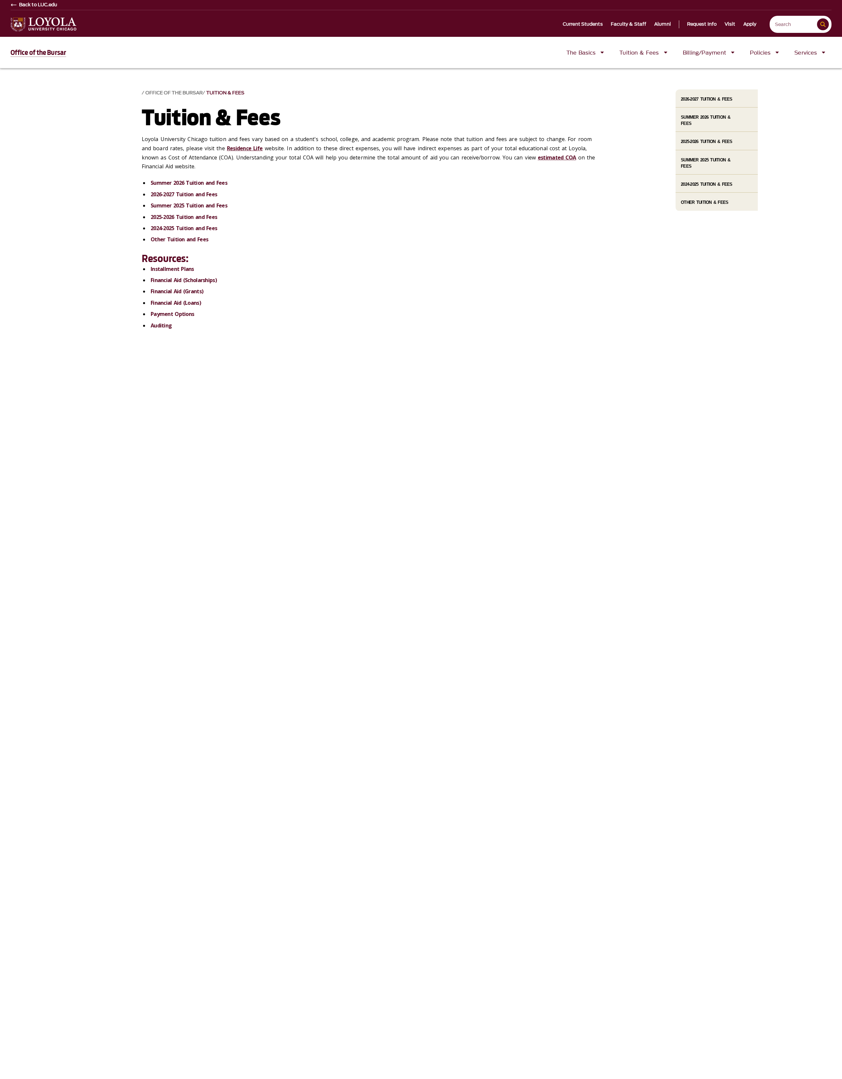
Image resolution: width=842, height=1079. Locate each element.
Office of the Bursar (38, 53)
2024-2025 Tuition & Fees (706, 184)
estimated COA (557, 157)
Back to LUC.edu (38, 5)
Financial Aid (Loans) (176, 302)
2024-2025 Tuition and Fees (184, 228)
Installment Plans (172, 269)
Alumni (662, 24)
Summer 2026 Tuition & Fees (705, 120)
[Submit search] (823, 24)
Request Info (702, 24)
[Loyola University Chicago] (43, 24)
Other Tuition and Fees (179, 239)
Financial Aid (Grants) (177, 291)
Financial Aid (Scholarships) (184, 280)
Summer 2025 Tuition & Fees (705, 163)
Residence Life (245, 148)
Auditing (161, 325)
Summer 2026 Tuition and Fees (189, 182)
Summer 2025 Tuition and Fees (189, 205)
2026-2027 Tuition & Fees (706, 99)
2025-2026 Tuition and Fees (184, 217)
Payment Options (172, 314)
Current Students (583, 24)
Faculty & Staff (629, 24)
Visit (730, 24)
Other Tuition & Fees (705, 202)
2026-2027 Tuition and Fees (184, 194)
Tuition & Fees (225, 92)
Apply (750, 24)
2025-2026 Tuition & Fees (706, 141)
